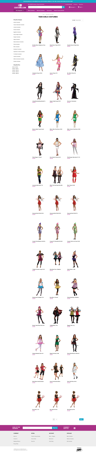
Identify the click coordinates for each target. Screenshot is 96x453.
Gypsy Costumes (17, 39)
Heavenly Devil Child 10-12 (55, 213)
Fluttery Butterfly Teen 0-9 (37, 353)
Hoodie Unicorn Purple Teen (73, 45)
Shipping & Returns (17, 441)
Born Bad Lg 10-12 (71, 409)
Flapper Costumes (17, 36)
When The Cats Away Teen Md (56, 185)
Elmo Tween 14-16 (71, 185)
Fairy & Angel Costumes (18, 34)
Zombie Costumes (17, 61)
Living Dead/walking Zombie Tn (38, 101)
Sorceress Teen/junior (71, 101)
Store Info (33, 441)
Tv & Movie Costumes (18, 54)
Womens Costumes (41, 10)
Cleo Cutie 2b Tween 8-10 (55, 157)
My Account (51, 438)
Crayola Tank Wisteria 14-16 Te (38, 241)
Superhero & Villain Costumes (19, 51)
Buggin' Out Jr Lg (70, 325)
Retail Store (81, 4)
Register (53, 436)
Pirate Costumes (17, 44)
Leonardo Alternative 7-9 (37, 185)
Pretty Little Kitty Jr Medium (73, 297)
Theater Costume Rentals (59, 10)
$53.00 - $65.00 (15, 73)
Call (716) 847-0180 (68, 4)
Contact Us (75, 4)
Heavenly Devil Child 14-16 (38, 213)
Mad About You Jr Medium (55, 269)
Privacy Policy (16, 443)
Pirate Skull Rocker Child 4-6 (73, 353)
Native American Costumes (19, 41)
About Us (15, 436)
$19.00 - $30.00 (15, 68)
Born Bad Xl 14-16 (53, 409)
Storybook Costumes (17, 49)
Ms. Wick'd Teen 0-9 (71, 73)
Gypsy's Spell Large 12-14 (55, 101)
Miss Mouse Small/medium (38, 381)
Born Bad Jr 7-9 (35, 409)
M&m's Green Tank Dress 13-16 (73, 129)
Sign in (50, 436)
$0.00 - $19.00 (15, 67)
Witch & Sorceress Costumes (19, 58)
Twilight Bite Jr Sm (54, 325)
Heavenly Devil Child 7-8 (72, 213)
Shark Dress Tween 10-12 (55, 45)
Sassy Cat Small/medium (55, 381)
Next (81, 419)
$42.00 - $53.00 (15, 71)
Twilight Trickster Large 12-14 (38, 269)
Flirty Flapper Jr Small (37, 157)
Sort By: (73, 20)
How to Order (33, 438)
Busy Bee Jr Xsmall (54, 297)
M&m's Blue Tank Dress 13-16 (56, 129)
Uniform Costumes (17, 56)
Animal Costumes (17, 22)
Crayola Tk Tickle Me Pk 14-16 (56, 241)
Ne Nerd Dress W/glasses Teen (38, 45)
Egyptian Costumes (17, 32)
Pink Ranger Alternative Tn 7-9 (73, 157)
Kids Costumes (69, 441)
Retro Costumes (16, 46)
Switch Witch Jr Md (71, 269)
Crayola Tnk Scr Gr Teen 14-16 (73, 241)
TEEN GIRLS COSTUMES (49, 14)
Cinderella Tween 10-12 (37, 73)
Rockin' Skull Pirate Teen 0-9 (38, 325)
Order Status (51, 441)
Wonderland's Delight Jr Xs (38, 297)
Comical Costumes (17, 27)
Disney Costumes (17, 29)
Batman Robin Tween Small (38, 129)
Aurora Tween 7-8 (53, 73)
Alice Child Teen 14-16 (71, 381)
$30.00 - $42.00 (15, 70)
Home (43, 14)
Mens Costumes (31, 10)
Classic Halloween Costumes (19, 24)
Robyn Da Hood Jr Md (54, 353)
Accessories (49, 10)
